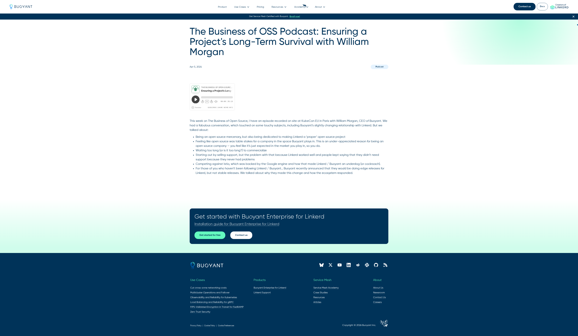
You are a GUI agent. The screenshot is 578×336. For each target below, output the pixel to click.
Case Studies (320, 292)
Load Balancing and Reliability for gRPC (212, 302)
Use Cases (240, 7)
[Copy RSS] (385, 265)
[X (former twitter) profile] (330, 265)
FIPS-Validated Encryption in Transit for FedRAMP (217, 307)
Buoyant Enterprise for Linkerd (270, 288)
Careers (377, 302)
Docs (542, 6)
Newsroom (379, 292)
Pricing (260, 7)
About (318, 7)
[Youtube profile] (339, 265)
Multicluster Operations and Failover (210, 292)
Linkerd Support (262, 292)
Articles (317, 302)
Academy (299, 7)
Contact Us (379, 297)
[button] (242, 8)
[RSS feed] (378, 325)
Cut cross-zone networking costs (208, 288)
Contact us (524, 6)
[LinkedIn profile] (348, 265)
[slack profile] (367, 265)
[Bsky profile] (321, 265)
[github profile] (376, 265)
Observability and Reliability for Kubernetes (213, 297)
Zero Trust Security (200, 312)
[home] (21, 6)
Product (222, 7)
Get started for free (210, 235)
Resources (277, 7)
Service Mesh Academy (326, 288)
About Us (378, 288)
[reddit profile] (358, 265)
